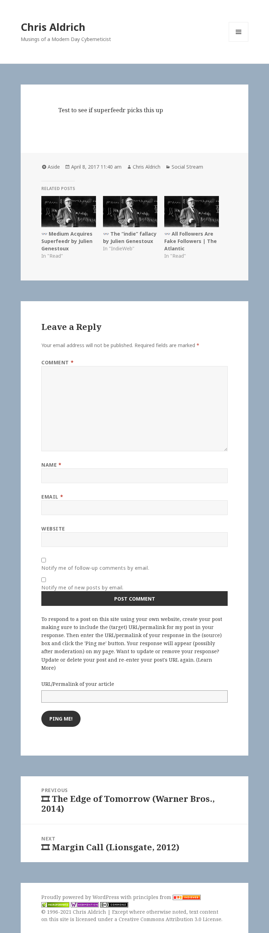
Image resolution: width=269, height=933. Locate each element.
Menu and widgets (238, 41)
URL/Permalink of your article (77, 684)
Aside (54, 166)
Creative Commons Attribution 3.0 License (170, 919)
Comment (57, 362)
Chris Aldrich (53, 27)
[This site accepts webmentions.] (85, 904)
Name (51, 464)
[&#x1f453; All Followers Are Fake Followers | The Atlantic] (191, 211)
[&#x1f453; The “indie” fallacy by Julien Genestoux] (130, 211)
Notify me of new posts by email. (82, 587)
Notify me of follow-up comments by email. (95, 567)
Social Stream (187, 166)
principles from (153, 897)
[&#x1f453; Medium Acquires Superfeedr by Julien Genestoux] (68, 211)
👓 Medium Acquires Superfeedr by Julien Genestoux (66, 241)
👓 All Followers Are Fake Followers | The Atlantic (190, 241)
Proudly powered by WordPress (80, 897)
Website (53, 528)
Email (52, 496)
